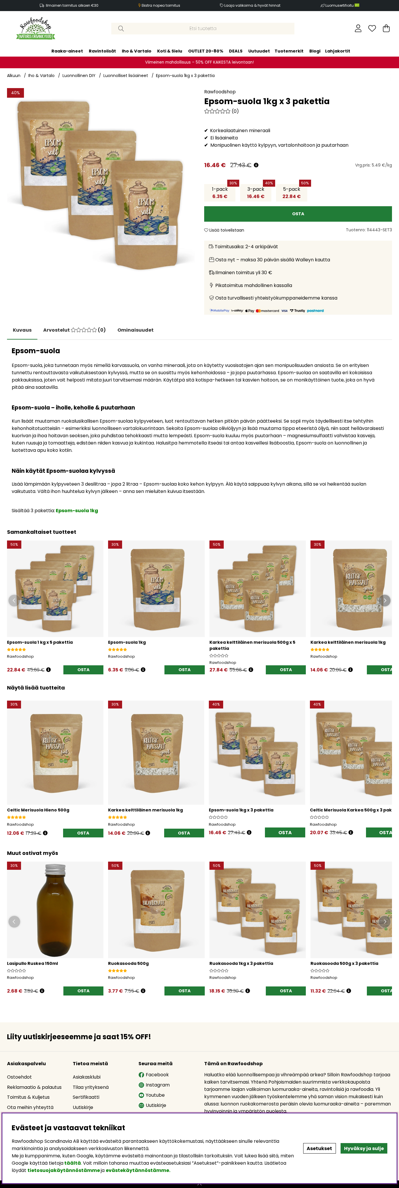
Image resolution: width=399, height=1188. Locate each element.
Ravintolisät (102, 51)
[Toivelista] (372, 28)
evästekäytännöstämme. (138, 1170)
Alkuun (13, 75)
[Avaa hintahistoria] (256, 165)
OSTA (83, 670)
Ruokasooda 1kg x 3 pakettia (241, 963)
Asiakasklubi (86, 1077)
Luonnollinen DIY (79, 75)
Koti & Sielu (169, 51)
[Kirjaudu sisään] (358, 28)
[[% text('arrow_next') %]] (386, 761)
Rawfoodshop (220, 91)
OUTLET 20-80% (205, 51)
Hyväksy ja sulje (364, 1148)
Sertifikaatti (86, 1097)
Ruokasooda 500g (128, 963)
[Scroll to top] (199, 1184)
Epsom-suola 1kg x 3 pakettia (185, 75)
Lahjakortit (337, 51)
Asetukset (319, 1148)
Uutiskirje (83, 1107)
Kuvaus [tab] (22, 330)
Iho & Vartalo (136, 51)
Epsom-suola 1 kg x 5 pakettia (40, 642)
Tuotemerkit (289, 51)
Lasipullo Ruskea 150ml (32, 963)
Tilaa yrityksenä (91, 1087)
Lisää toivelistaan (226, 230)
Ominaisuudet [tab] (135, 330)
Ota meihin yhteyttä (30, 1107)
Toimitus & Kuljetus (28, 1097)
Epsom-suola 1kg (77, 510)
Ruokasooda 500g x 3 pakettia (344, 963)
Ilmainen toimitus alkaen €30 (72, 5)
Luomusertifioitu (340, 5)
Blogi (314, 51)
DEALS (235, 51)
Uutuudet (259, 51)
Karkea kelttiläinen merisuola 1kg (348, 642)
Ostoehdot (19, 1077)
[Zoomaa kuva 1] (101, 182)
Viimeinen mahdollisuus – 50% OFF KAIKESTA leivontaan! (199, 62)
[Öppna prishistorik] (48, 669)
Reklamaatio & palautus (34, 1087)
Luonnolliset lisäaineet (125, 75)
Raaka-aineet (67, 51)
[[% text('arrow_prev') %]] (12, 761)
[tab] (74, 330)
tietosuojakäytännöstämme (63, 1170)
